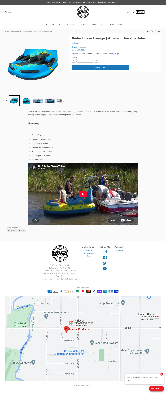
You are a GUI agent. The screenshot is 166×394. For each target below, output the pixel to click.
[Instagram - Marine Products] (155, 31)
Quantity (75, 57)
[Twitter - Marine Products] (147, 31)
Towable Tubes (16, 31)
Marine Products (86, 385)
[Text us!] (156, 388)
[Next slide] (64, 100)
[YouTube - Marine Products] (159, 31)
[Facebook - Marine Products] (151, 31)
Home (7, 31)
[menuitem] (14, 100)
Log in (129, 12)
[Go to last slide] (6, 100)
